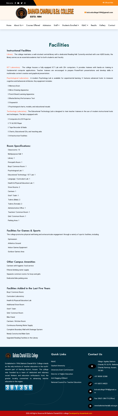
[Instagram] (24, 3)
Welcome (9, 3)
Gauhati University (58, 366)
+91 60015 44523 (100, 384)
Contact (111, 25)
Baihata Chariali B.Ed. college (58, 413)
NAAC (53, 361)
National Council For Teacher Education (66, 382)
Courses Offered (33, 25)
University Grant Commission (62, 370)
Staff (56, 25)
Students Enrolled (70, 25)
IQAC (84, 25)
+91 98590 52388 (100, 376)
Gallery (102, 25)
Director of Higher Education (62, 374)
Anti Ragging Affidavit (59, 378)
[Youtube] (18, 3)
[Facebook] (15, 3)
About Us (18, 25)
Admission (47, 25)
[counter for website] (19, 387)
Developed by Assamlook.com (80, 413)
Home (8, 25)
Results (94, 25)
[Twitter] (21, 3)
